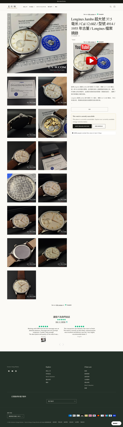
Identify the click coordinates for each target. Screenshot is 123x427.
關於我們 (48, 379)
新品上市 (48, 371)
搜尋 (86, 371)
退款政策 (87, 376)
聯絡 (47, 382)
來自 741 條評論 (60, 322)
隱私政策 (87, 382)
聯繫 (86, 388)
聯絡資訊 (83, 422)
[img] (61, 319)
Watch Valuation (50, 376)
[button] (32, 6)
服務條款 (87, 374)
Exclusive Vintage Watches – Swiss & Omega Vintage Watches (25, 422)
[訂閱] (74, 401)
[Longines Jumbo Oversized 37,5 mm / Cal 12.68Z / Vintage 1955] (93, 83)
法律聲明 (87, 379)
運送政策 (71, 422)
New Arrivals (99, 126)
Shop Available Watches (82, 126)
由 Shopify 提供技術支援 (45, 422)
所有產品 (48, 374)
